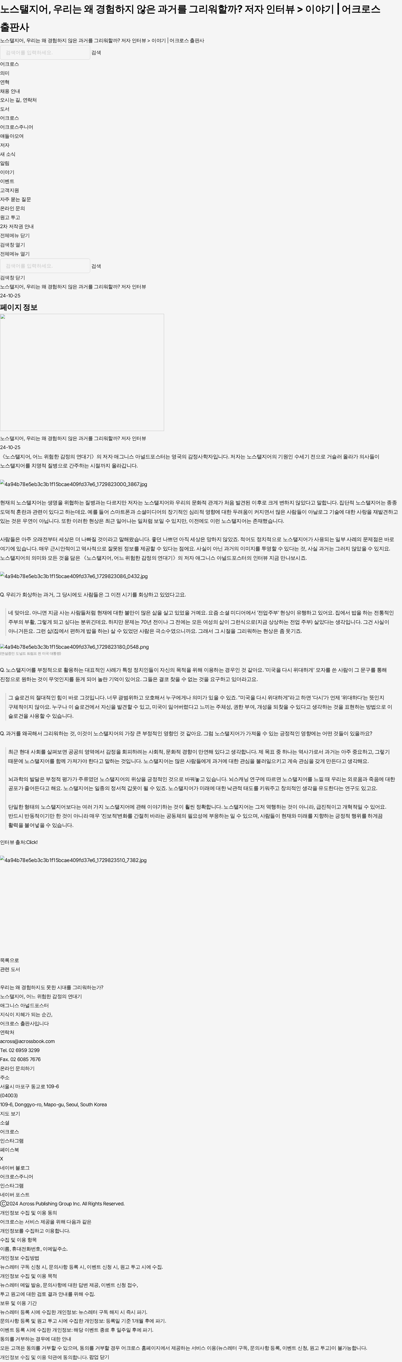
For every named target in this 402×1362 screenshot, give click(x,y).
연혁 (5, 82)
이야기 (7, 172)
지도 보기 (10, 1113)
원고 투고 (10, 217)
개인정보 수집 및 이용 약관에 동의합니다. (44, 1357)
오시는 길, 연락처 (18, 100)
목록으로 (9, 960)
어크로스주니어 (16, 127)
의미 (5, 73)
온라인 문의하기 (17, 1068)
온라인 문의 (12, 208)
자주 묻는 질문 (15, 199)
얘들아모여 (12, 136)
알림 (5, 163)
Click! (32, 842)
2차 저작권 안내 (17, 226)
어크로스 (9, 118)
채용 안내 (10, 91)
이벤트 (7, 181)
